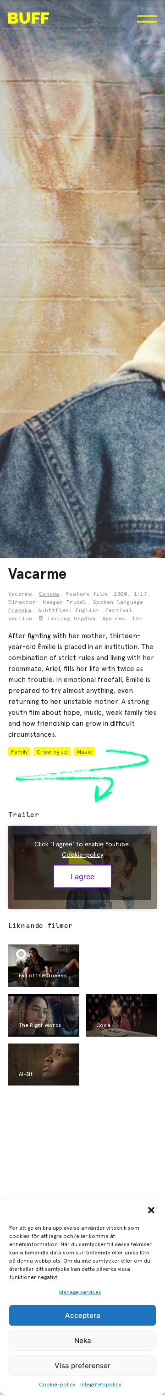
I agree (82, 876)
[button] (151, 1210)
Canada (49, 594)
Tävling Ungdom (71, 619)
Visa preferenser (82, 1365)
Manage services (80, 1292)
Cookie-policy (57, 1384)
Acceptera (82, 1315)
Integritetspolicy (100, 1384)
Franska (20, 611)
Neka (82, 1340)
